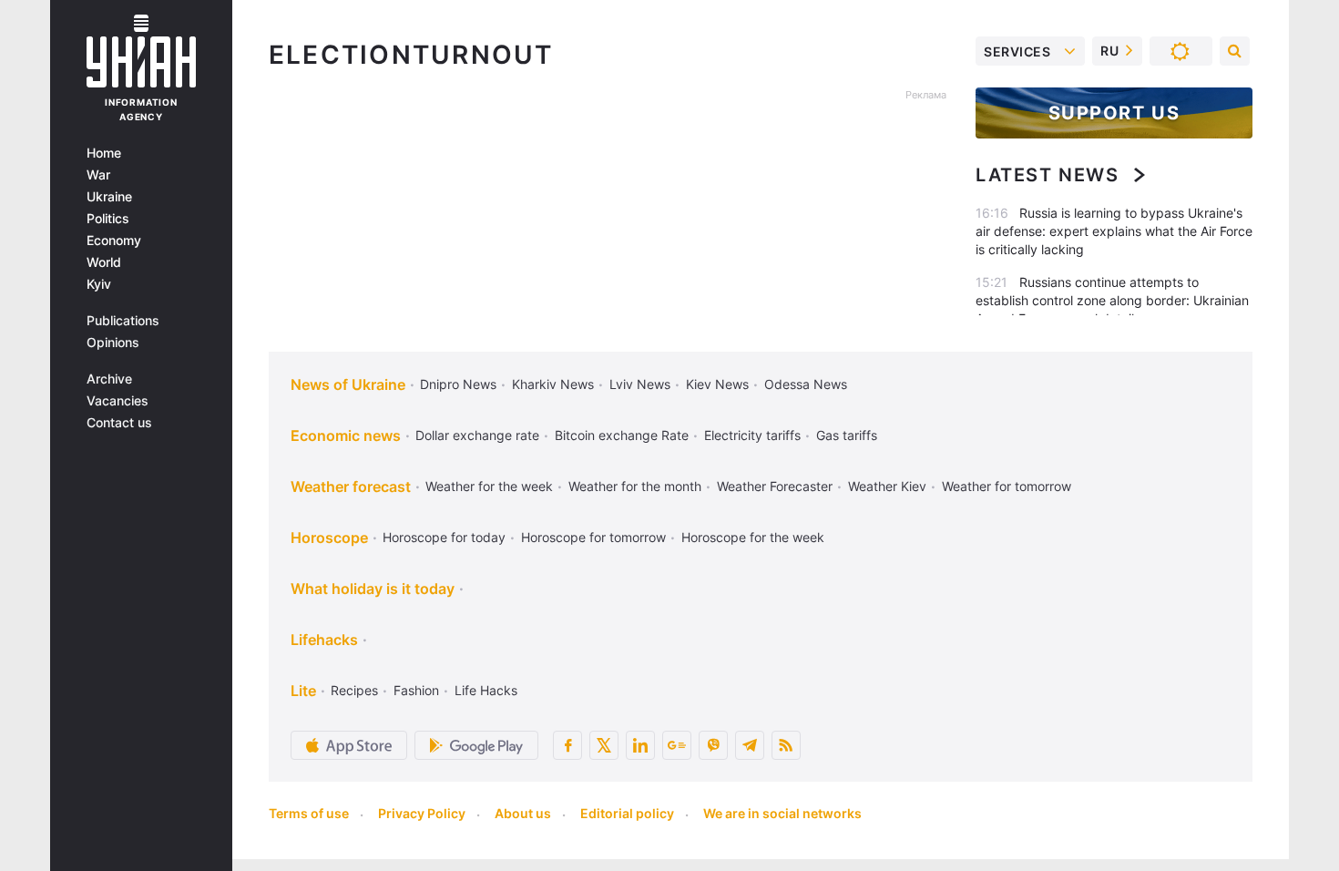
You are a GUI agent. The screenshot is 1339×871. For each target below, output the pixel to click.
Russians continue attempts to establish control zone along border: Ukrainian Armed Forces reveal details (1112, 300)
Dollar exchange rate (477, 435)
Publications (123, 320)
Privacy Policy (421, 813)
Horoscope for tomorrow (593, 537)
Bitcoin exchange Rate (622, 435)
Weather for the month (634, 486)
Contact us (119, 422)
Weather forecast (351, 486)
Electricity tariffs (752, 435)
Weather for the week (489, 486)
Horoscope (329, 537)
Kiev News (717, 384)
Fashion (416, 690)
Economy (114, 240)
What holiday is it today (373, 588)
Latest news (1047, 175)
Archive (109, 379)
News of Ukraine (348, 384)
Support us (1114, 113)
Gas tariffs (846, 435)
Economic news (346, 435)
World (104, 262)
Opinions (113, 342)
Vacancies (117, 401)
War (98, 175)
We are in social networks (782, 813)
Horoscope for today (444, 537)
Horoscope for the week (752, 537)
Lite (303, 690)
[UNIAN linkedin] (640, 745)
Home (104, 153)
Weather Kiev (887, 486)
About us (523, 813)
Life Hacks (486, 690)
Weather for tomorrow (1006, 486)
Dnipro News (458, 384)
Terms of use (309, 813)
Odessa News (805, 384)
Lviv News (639, 384)
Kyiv (99, 284)
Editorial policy (627, 813)
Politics (108, 218)
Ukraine (109, 197)
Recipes (354, 690)
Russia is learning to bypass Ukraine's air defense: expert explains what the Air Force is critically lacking (1114, 231)
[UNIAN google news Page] (676, 745)
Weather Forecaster (775, 486)
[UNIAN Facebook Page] (567, 745)
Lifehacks (324, 639)
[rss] (786, 745)
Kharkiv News (553, 384)
